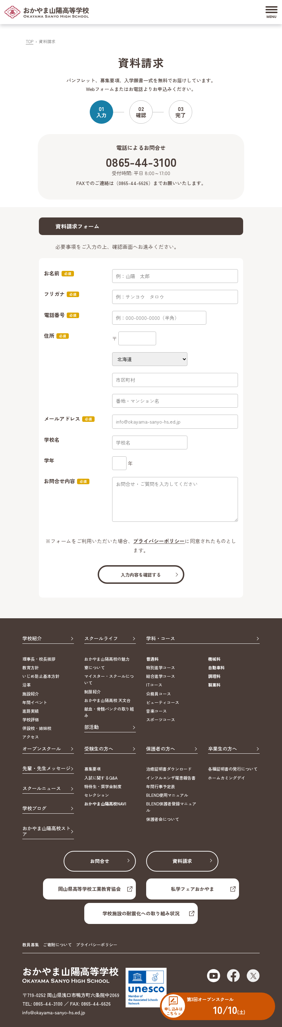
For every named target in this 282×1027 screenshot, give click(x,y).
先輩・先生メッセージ (46, 768)
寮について (94, 667)
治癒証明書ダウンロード (169, 769)
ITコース (154, 685)
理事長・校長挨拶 (38, 659)
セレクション (96, 795)
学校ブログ (34, 808)
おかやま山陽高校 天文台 (107, 700)
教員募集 (30, 944)
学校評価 (30, 719)
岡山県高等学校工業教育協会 (89, 888)
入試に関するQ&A (101, 778)
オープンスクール (41, 749)
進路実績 (30, 711)
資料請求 (182, 860)
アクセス (30, 737)
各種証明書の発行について (233, 769)
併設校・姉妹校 (36, 728)
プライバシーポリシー (159, 541)
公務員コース (158, 693)
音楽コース (156, 711)
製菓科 (214, 685)
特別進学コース (160, 667)
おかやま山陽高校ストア (46, 831)
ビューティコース (162, 702)
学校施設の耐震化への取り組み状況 (141, 913)
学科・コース (160, 638)
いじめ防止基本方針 (40, 676)
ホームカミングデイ (226, 778)
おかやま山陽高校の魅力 (107, 659)
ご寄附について (57, 944)
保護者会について (162, 819)
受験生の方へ (98, 749)
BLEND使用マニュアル (167, 795)
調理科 (214, 676)
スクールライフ (101, 638)
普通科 (152, 659)
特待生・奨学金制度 (102, 786)
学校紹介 (32, 638)
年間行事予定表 (160, 786)
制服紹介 (92, 691)
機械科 (214, 659)
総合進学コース (160, 676)
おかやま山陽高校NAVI (105, 803)
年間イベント (34, 702)
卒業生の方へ (222, 749)
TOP (29, 41)
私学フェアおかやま (192, 888)
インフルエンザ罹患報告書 (171, 778)
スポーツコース (160, 719)
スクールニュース (41, 788)
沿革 (26, 685)
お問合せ (99, 860)
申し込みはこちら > (173, 1011)
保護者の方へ (160, 749)
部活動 (91, 727)
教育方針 (30, 667)
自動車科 (216, 667)
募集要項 (92, 769)
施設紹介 (30, 693)
